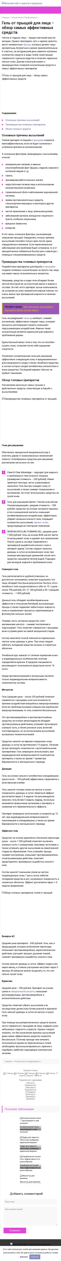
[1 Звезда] (8, 1073)
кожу (26, 318)
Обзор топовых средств (18, 129)
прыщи (27, 44)
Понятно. (35, 1257)
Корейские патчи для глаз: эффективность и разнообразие (30, 1167)
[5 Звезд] (51, 1073)
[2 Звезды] (19, 1073)
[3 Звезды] (30, 1073)
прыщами (38, 140)
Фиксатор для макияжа (30, 1182)
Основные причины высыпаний (22, 120)
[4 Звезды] (40, 1073)
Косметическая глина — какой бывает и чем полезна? (30, 1129)
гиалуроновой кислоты (23, 991)
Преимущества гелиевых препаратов (25, 124)
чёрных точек (41, 522)
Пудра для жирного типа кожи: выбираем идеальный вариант (29, 1148)
